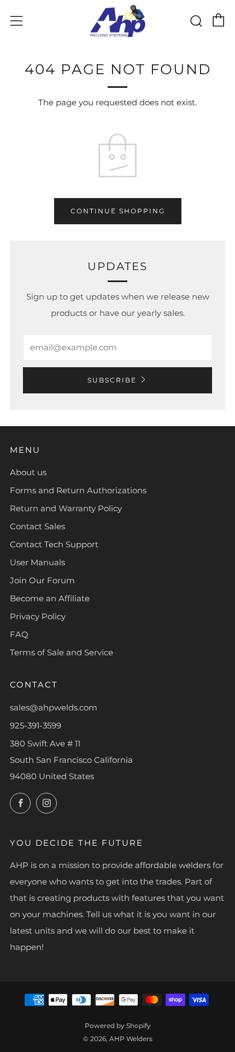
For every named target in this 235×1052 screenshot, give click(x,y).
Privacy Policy (38, 616)
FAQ (19, 634)
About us (28, 472)
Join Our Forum (42, 580)
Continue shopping (117, 211)
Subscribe (112, 380)
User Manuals (37, 562)
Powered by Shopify (118, 1025)
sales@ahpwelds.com (53, 707)
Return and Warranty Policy (66, 508)
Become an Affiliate (50, 598)
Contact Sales (37, 526)
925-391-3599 (35, 725)
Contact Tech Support (54, 544)
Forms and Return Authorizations (78, 490)
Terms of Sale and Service (61, 652)
